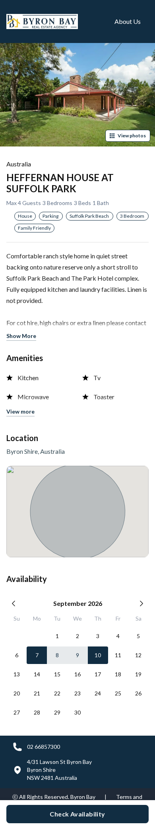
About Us (127, 21)
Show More (21, 335)
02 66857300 (43, 746)
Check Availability (77, 814)
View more (20, 411)
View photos (132, 136)
